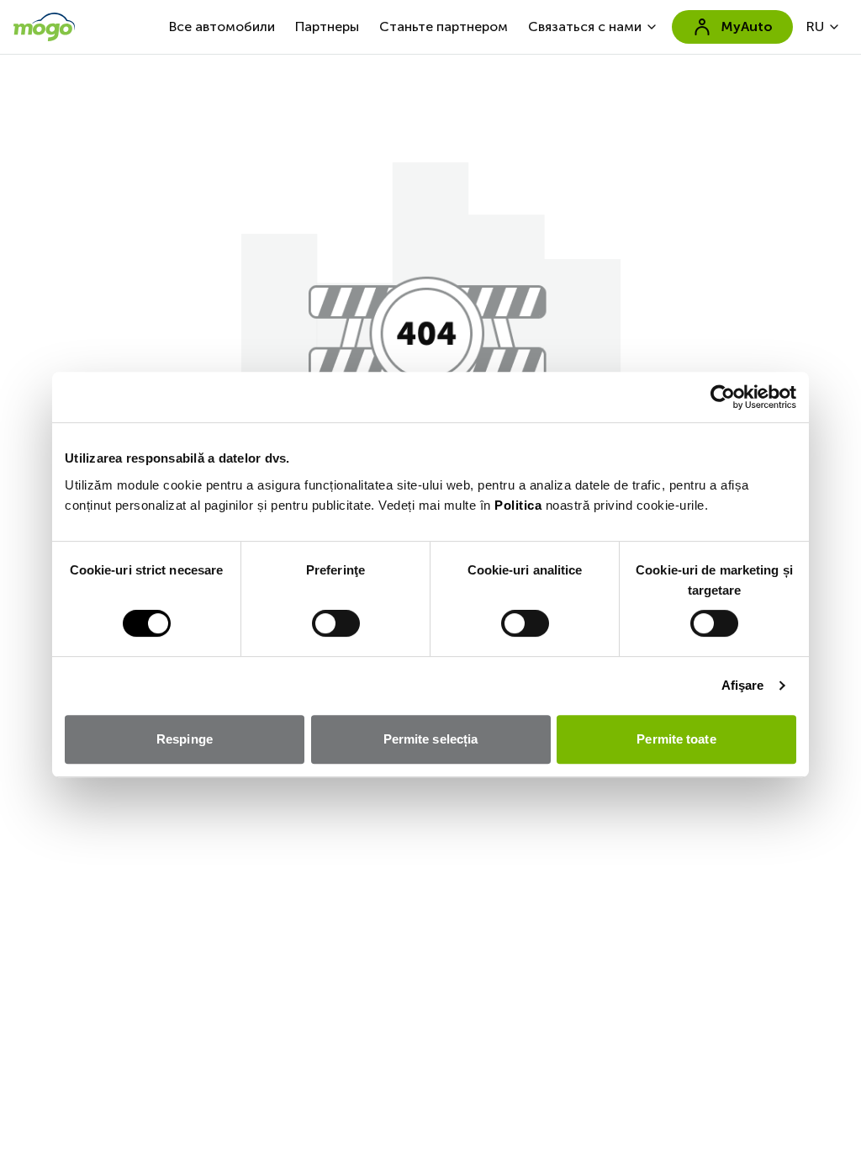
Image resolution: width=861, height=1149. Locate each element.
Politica (517, 505)
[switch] (336, 623)
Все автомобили (222, 26)
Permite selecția (430, 739)
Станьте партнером (443, 26)
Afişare (742, 685)
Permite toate (676, 739)
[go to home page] (44, 27)
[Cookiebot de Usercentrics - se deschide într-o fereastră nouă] (722, 397)
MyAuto (747, 26)
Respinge (184, 739)
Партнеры (327, 26)
